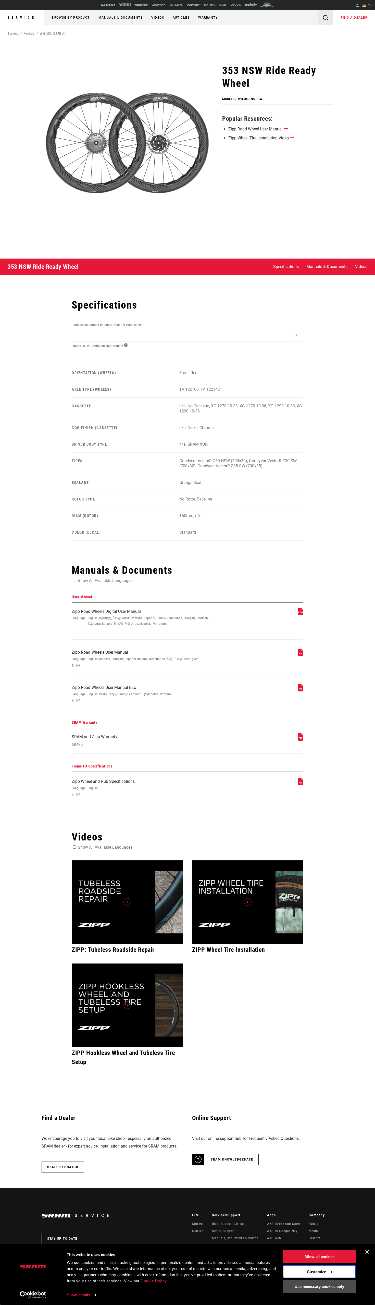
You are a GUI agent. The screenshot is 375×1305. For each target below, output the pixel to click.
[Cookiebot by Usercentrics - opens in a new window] (33, 1295)
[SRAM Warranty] (300, 739)
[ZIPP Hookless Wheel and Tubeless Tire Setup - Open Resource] (127, 1005)
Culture (197, 1231)
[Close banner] (367, 1252)
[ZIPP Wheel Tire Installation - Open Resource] (247, 902)
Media (313, 1231)
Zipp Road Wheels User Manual (135, 659)
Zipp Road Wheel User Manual (255, 129)
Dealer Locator (62, 1167)
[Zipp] (158, 5)
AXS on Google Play (282, 1231)
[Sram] (108, 5)
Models (29, 33)
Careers (314, 1238)
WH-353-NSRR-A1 (53, 33)
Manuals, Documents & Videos (235, 1238)
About (313, 1224)
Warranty (208, 17)
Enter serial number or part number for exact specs (107, 325)
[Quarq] (176, 5)
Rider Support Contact (229, 1224)
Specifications (286, 266)
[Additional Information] (292, 334)
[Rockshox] (125, 4)
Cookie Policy (154, 1281)
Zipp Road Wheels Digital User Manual (140, 617)
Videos (157, 17)
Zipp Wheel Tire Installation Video (258, 138)
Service (22, 17)
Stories (197, 1224)
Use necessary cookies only (319, 1286)
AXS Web (274, 1238)
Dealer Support (223, 1231)
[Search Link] (325, 17)
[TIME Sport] (193, 5)
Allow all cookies (319, 1256)
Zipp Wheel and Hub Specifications (103, 788)
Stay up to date (62, 1238)
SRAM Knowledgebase (232, 1159)
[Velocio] (235, 4)
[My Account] (357, 6)
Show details (78, 1295)
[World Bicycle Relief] (267, 4)
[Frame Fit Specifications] (300, 784)
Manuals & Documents (120, 17)
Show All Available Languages (105, 580)
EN (369, 5)
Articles (181, 17)
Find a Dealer (354, 17)
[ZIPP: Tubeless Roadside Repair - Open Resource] (127, 902)
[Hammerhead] (215, 4)
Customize (316, 1271)
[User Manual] (300, 614)
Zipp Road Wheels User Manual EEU (122, 694)
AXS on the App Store (283, 1224)
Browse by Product (71, 17)
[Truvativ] (141, 5)
